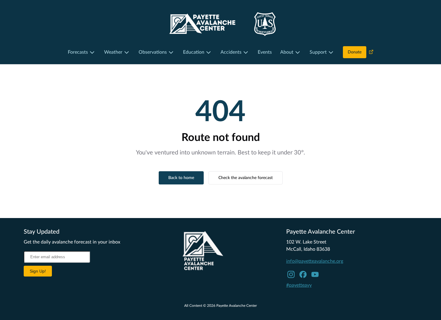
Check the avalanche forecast (245, 178)
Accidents (231, 52)
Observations (153, 52)
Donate (355, 52)
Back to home (181, 178)
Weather (113, 52)
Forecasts (78, 52)
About (286, 52)
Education (193, 52)
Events (265, 52)
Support (318, 52)
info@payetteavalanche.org (314, 261)
